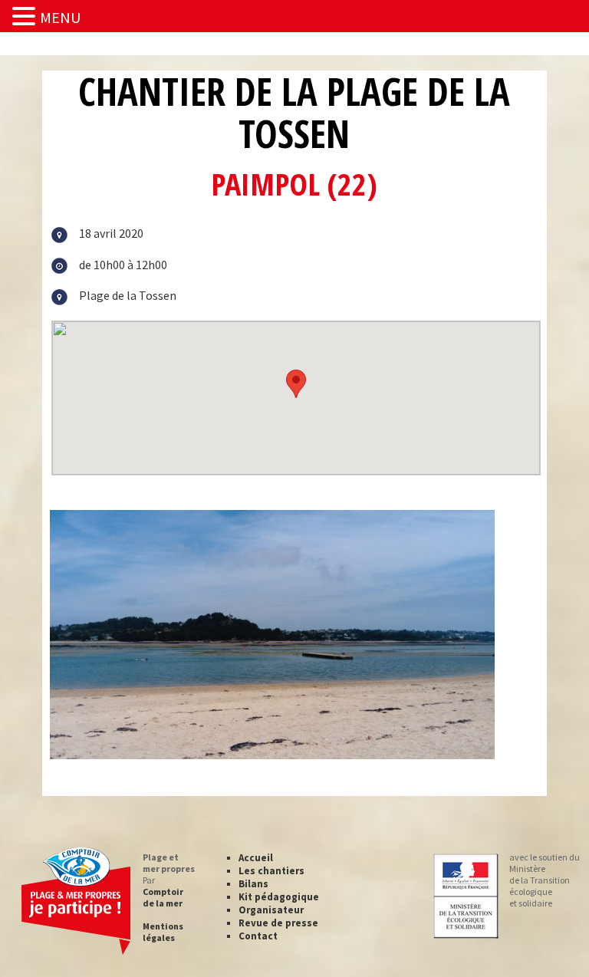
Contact (258, 935)
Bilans (253, 883)
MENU (60, 17)
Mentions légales (163, 931)
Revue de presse (278, 922)
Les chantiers (271, 870)
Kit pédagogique (279, 896)
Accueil (256, 857)
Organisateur (271, 909)
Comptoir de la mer (163, 897)
